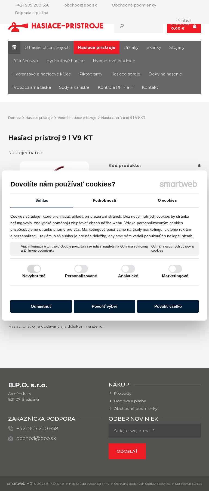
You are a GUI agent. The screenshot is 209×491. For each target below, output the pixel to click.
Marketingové (175, 276)
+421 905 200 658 (37, 429)
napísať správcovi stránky (89, 484)
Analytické (128, 276)
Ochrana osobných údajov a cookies (172, 249)
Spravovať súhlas (188, 484)
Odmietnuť (41, 306)
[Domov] (14, 47)
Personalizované (81, 276)
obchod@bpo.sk (36, 438)
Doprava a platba (130, 400)
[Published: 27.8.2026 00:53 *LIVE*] (29, 484)
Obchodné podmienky (135, 408)
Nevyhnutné (33, 276)
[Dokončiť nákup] (184, 26)
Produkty (122, 393)
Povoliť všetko (168, 306)
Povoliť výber (104, 306)
